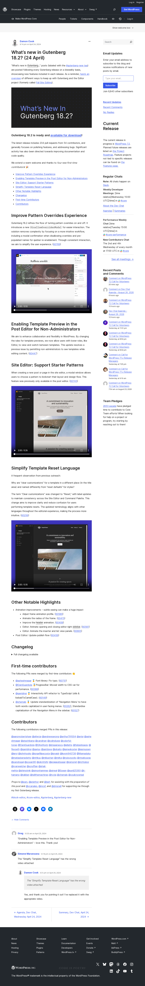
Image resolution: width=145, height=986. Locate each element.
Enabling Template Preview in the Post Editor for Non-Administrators (52, 178)
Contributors (22, 203)
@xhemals (21, 701)
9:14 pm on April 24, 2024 (30, 44)
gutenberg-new (62, 797)
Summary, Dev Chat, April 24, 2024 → (74, 914)
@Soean (62, 770)
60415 (61, 618)
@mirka (58, 757)
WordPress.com (120, 939)
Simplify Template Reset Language (33, 186)
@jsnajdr (55, 753)
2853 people (109, 406)
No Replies (108, 112)
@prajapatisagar (57, 762)
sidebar (76, 626)
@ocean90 (30, 762)
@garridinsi (21, 693)
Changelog (21, 195)
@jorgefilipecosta (41, 753)
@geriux (36, 749)
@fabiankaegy (80, 745)
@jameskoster (69, 749)
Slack (106, 185)
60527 (75, 710)
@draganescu (56, 745)
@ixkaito (57, 749)
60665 (77, 631)
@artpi (80, 736)
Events (89, 943)
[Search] (131, 42)
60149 (43, 697)
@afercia (36, 736)
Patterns (40, 952)
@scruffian (32, 766)
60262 (67, 706)
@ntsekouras (84, 757)
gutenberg (47, 797)
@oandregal (17, 762)
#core (124, 200)
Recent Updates (112, 102)
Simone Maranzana (28, 853)
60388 (34, 689)
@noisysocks (69, 757)
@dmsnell (56, 786)
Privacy (14, 952)
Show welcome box (121, 28)
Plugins (39, 948)
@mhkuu (36, 757)
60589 (59, 614)
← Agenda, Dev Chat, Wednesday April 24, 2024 (27, 914)
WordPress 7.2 (122, 143)
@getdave (46, 749)
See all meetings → (122, 259)
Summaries (119, 210)
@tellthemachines (39, 774)
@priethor (34, 781)
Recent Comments (112, 107)
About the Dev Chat (113, 205)
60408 (59, 622)
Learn (64, 939)
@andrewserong (50, 736)
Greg (20, 833)
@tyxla (52, 774)
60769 (56, 244)
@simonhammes (39, 770)
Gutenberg (32, 65)
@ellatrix (68, 745)
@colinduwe (53, 740)
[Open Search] (114, 9)
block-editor (18, 797)
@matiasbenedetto (21, 757)
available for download (65, 135)
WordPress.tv (68, 952)
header (39, 622)
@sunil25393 (74, 770)
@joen (24, 781)
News (14, 943)
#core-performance (116, 234)
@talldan (24, 774)
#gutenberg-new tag (77, 65)
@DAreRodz (41, 745)
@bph (47, 781)
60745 (73, 381)
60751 (62, 680)
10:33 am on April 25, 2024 (35, 834)
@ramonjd (71, 762)
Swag (90, 952)
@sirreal (53, 770)
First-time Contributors (27, 199)
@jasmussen (84, 749)
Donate (91, 948)
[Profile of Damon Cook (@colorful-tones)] (14, 43)
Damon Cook (27, 41)
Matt (114, 943)
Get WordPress (131, 9)
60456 (54, 635)
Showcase (41, 939)
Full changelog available (26, 654)
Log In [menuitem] (131, 2)
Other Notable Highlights (28, 191)
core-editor (33, 797)
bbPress (116, 948)
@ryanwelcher (18, 766)
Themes (40, 943)
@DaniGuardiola (24, 684)
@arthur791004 (68, 736)
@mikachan (47, 757)
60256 (24, 515)
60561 (85, 626)
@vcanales (31, 786)
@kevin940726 (68, 753)
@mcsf (42, 786)
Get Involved (92, 939)
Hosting (15, 948)
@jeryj (14, 753)
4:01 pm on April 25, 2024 (50, 873)
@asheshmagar (23, 680)
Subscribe (110, 85)
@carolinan (41, 740)
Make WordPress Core (26, 18)
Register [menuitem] (140, 2)
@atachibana (28, 740)
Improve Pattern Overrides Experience (35, 174)
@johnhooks (24, 753)
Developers (66, 948)
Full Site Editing (44, 82)
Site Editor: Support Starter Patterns (35, 182)
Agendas (107, 210)
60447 (33, 353)
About (14, 939)
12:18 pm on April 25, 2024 (51, 854)
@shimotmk (25, 770)
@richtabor (83, 762)
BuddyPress (118, 952)
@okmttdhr (42, 762)
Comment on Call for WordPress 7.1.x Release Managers (120, 357)
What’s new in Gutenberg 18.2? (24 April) (38, 54)
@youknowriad (76, 774)
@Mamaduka (83, 753)
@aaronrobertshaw (21, 736)
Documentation (68, 943)
